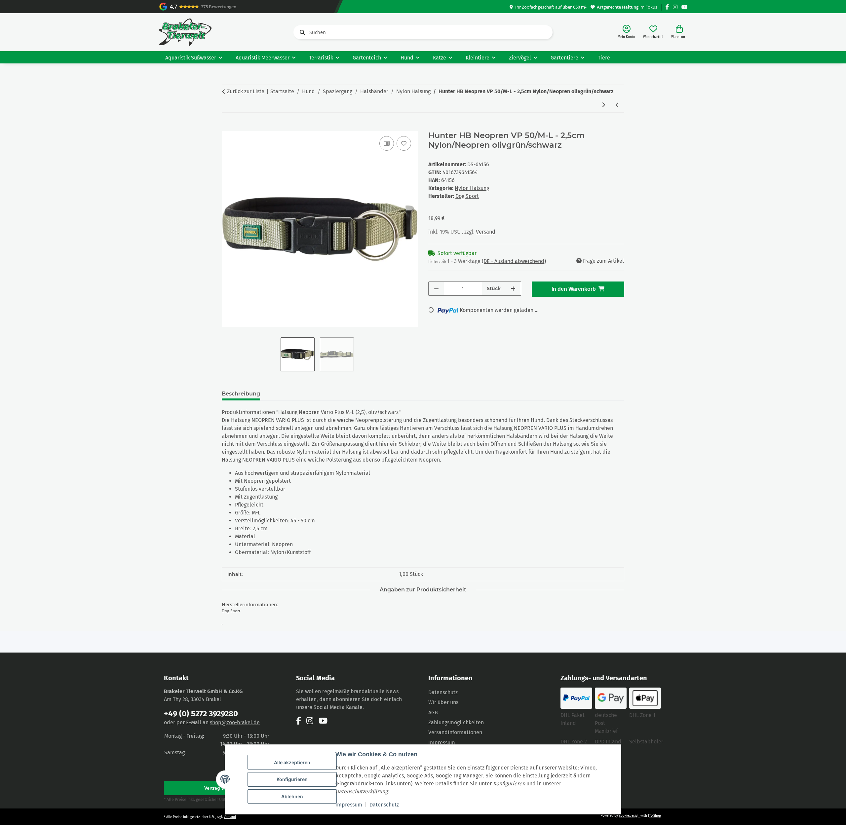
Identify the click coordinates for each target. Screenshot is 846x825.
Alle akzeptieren (292, 762)
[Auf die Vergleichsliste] (386, 143)
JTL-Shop (654, 816)
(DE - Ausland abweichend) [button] (514, 261)
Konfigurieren (292, 779)
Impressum (348, 805)
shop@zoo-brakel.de (235, 722)
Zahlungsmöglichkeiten (456, 722)
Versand (485, 232)
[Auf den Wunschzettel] (404, 143)
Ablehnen (292, 796)
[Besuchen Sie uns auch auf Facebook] (667, 7)
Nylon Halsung (472, 188)
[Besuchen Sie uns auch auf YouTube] (684, 7)
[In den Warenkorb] (227, 127)
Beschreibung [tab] (241, 394)
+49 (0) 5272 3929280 (201, 713)
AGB (433, 712)
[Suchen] (301, 32)
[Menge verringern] (436, 288)
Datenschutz (384, 805)
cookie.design (629, 816)
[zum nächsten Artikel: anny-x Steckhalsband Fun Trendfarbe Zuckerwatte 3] (603, 105)
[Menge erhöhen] (513, 288)
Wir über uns (443, 702)
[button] (626, 32)
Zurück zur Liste (245, 91)
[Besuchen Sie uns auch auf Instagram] (675, 7)
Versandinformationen (455, 732)
